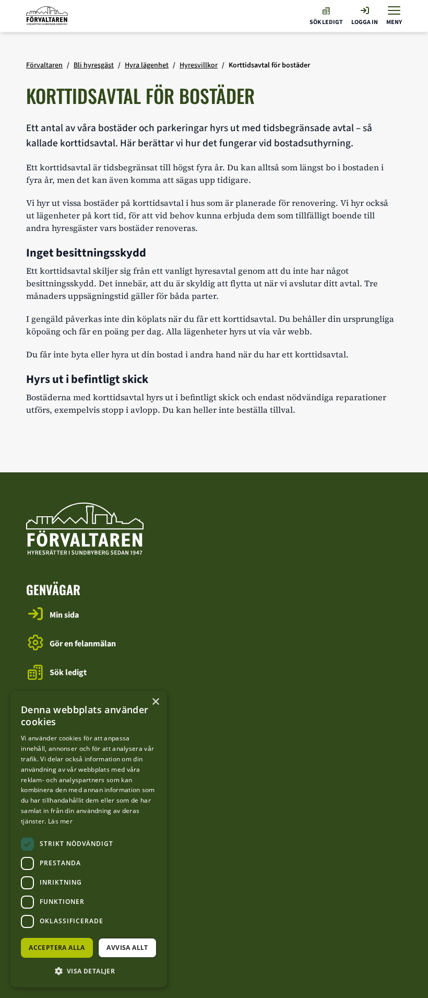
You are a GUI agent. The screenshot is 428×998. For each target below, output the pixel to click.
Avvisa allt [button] (127, 947)
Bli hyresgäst (94, 65)
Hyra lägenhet (147, 65)
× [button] (155, 702)
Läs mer (60, 821)
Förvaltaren (44, 65)
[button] (89, 971)
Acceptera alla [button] (57, 947)
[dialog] (88, 839)
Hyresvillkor (199, 65)
